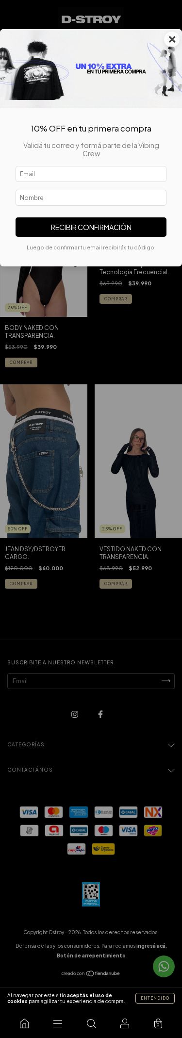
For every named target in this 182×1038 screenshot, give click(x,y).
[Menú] (57, 1023)
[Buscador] (91, 1023)
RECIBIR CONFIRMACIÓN (91, 227)
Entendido (155, 998)
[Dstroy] (24, 1023)
